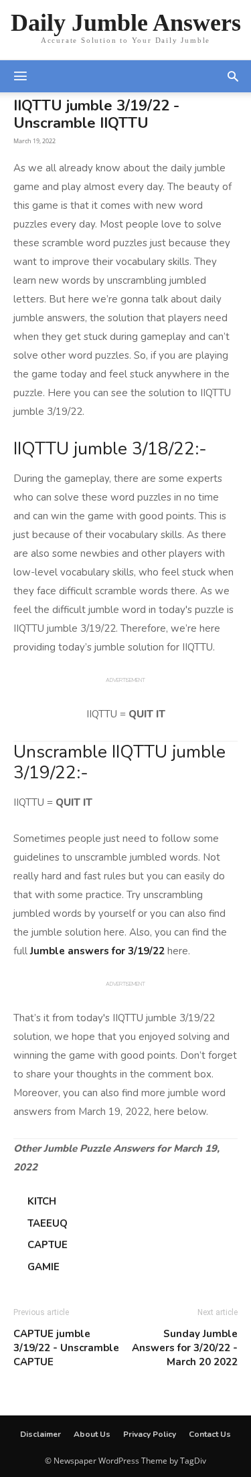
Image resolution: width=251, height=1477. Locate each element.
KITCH (41, 1201)
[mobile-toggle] (20, 76)
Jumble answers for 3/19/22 (97, 951)
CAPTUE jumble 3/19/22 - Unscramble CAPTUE (66, 1348)
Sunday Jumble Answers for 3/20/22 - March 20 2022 (185, 1348)
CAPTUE (47, 1244)
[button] (233, 76)
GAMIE (43, 1267)
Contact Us (210, 1434)
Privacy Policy (149, 1434)
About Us (92, 1434)
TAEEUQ (47, 1223)
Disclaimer (40, 1434)
